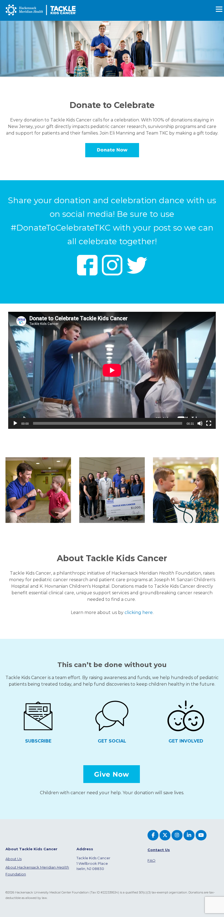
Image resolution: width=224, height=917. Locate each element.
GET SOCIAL (112, 741)
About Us (13, 859)
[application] (112, 370)
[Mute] (200, 423)
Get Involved (186, 741)
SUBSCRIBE (38, 741)
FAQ (151, 860)
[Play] (15, 423)
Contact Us (159, 850)
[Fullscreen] (208, 423)
